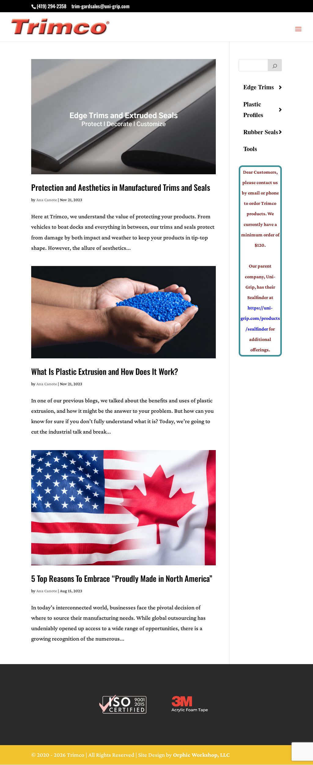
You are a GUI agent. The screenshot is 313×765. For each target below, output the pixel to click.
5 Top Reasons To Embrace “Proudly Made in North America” (121, 578)
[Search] (275, 65)
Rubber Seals (260, 132)
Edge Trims (258, 87)
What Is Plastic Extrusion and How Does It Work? (104, 371)
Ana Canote (46, 199)
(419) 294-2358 (51, 6)
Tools (250, 148)
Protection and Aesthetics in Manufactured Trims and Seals (120, 187)
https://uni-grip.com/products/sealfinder (260, 318)
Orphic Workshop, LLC (201, 755)
